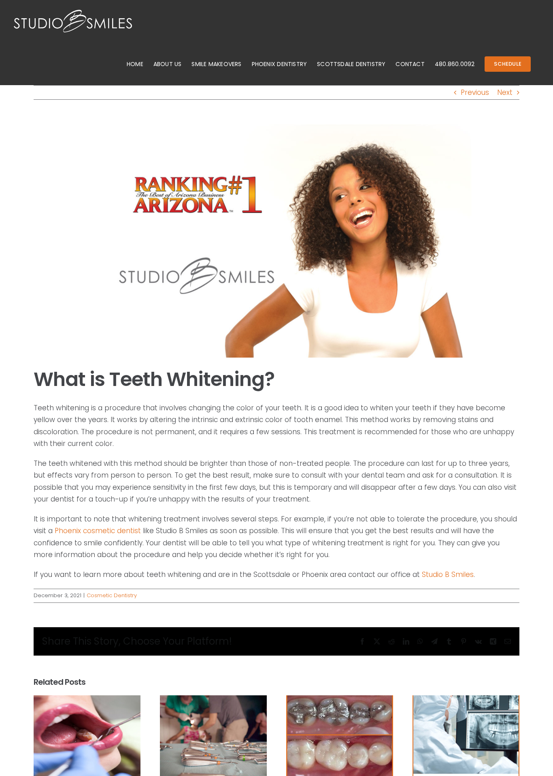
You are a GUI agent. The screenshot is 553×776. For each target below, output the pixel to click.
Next (505, 92)
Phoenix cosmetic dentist (98, 531)
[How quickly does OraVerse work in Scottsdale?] (466, 700)
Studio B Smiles (448, 574)
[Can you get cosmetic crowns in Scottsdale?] (339, 700)
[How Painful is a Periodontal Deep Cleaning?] (213, 700)
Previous (475, 92)
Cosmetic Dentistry (112, 595)
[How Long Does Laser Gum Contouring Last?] (87, 700)
